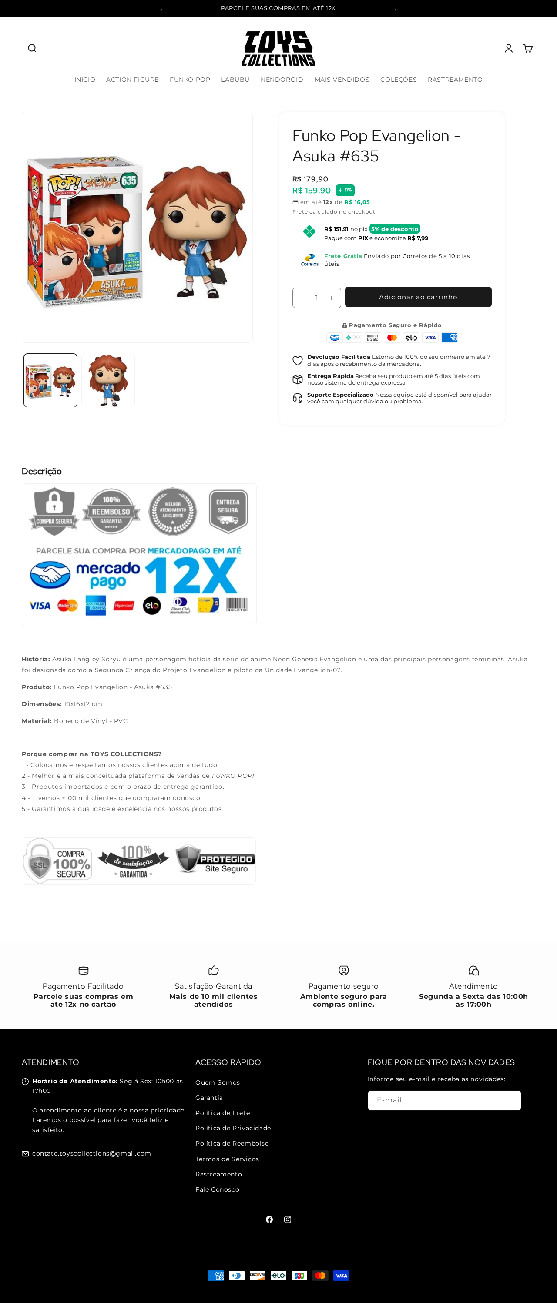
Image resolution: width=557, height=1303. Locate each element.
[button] (31, 48)
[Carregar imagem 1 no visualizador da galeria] (50, 380)
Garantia (209, 1098)
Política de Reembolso (232, 1143)
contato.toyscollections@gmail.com (91, 1153)
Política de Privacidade (233, 1128)
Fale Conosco (217, 1189)
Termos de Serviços (227, 1158)
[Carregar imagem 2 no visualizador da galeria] (107, 380)
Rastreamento (218, 1174)
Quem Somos (217, 1082)
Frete (300, 211)
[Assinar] (511, 1100)
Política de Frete (222, 1113)
